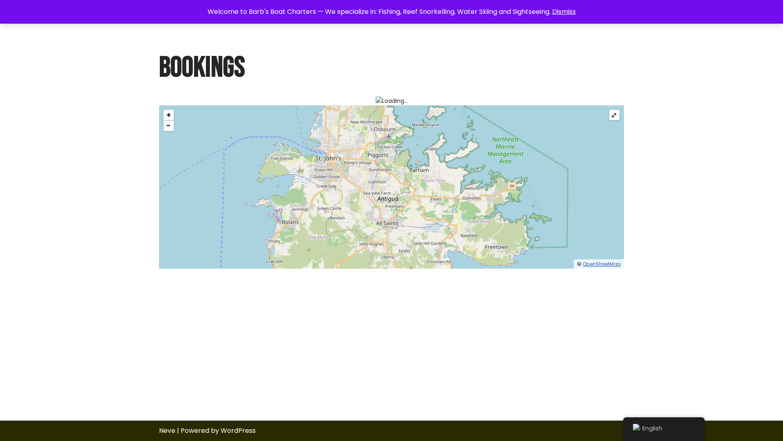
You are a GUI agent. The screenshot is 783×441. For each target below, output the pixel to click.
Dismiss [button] (564, 11)
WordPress (238, 430)
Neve (167, 430)
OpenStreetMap (602, 264)
